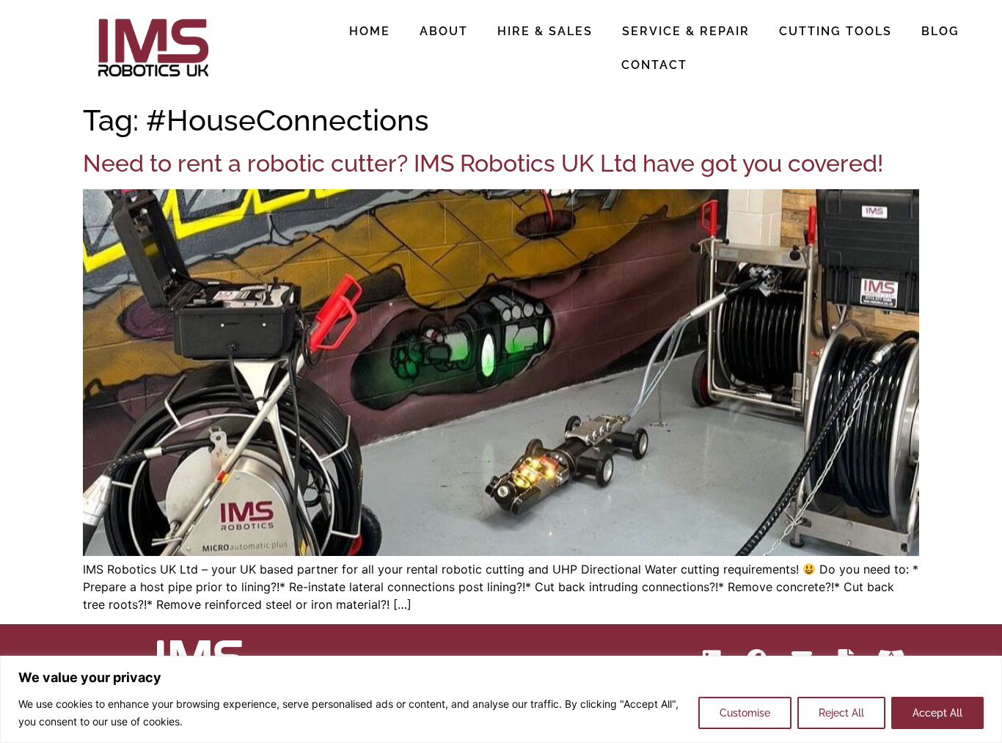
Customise (745, 713)
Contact (654, 65)
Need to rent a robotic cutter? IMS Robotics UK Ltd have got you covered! (483, 163)
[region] (501, 699)
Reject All (841, 713)
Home (369, 31)
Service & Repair (686, 31)
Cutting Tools (835, 31)
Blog (940, 31)
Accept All (937, 713)
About (444, 31)
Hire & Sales (545, 31)
